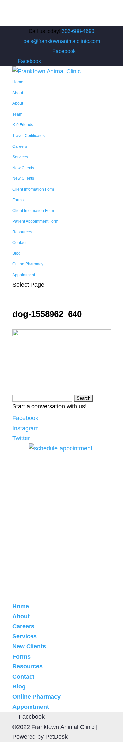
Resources (22, 232)
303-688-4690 (78, 31)
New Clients (23, 168)
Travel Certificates (28, 135)
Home (17, 82)
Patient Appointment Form (35, 221)
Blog (16, 253)
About (17, 93)
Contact (19, 242)
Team (17, 114)
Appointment (23, 275)
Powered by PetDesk (40, 736)
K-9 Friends (22, 125)
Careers (19, 146)
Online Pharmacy (27, 264)
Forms (18, 200)
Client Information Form (33, 189)
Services (20, 157)
